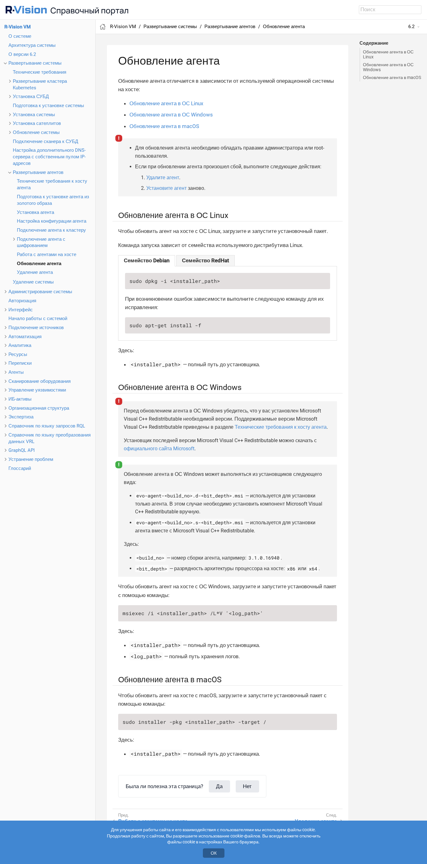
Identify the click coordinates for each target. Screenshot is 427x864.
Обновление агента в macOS (392, 77)
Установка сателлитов (37, 123)
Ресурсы (17, 354)
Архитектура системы (32, 45)
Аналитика (19, 345)
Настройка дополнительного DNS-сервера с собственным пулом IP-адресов (49, 156)
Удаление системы (33, 282)
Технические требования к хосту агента (281, 427)
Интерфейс (20, 310)
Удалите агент (162, 177)
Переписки (20, 363)
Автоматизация (25, 336)
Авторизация (22, 301)
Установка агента (35, 212)
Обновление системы (36, 132)
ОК (214, 853)
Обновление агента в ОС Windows (388, 67)
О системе (19, 36)
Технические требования (39, 72)
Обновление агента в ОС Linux (388, 54)
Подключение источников (36, 327)
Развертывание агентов (38, 172)
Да (219, 786)
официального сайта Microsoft (159, 449)
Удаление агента (35, 272)
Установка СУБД (31, 96)
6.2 (411, 26)
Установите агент (166, 188)
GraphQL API (21, 450)
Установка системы (34, 114)
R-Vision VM (17, 27)
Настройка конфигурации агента (51, 221)
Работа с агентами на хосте (46, 254)
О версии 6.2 (22, 54)
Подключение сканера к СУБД (45, 141)
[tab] (146, 260)
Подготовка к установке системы (48, 105)
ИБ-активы (20, 399)
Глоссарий (19, 468)
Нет (247, 786)
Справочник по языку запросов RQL (46, 426)
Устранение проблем (30, 459)
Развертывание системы (35, 63)
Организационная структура (38, 408)
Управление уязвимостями (37, 390)
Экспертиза (20, 417)
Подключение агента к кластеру (51, 230)
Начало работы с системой (37, 318)
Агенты (16, 372)
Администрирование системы (40, 291)
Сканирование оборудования (39, 381)
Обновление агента (39, 263)
